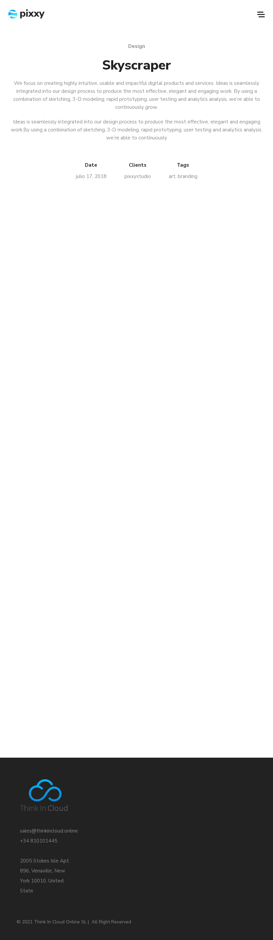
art (172, 176)
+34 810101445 (38, 841)
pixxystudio (138, 176)
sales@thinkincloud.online (49, 831)
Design (136, 46)
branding (187, 176)
